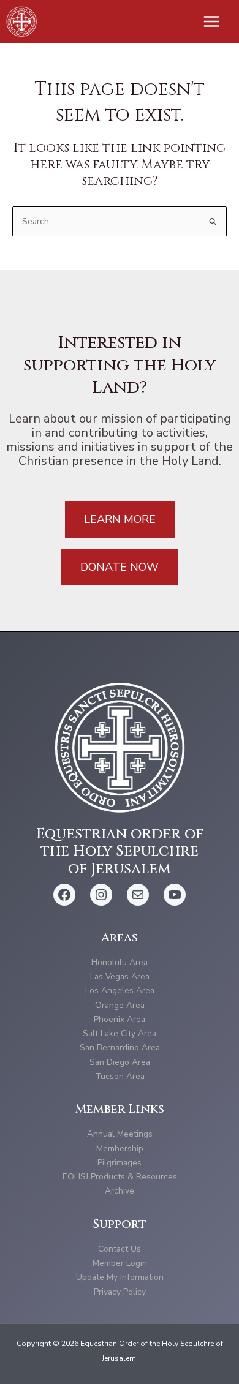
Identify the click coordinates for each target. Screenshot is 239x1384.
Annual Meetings (120, 1134)
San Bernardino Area (120, 1047)
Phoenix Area (119, 1019)
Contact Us (119, 1249)
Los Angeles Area (119, 990)
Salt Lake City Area (119, 1033)
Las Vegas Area (120, 976)
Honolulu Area (119, 962)
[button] (120, 519)
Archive (119, 1191)
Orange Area (120, 1005)
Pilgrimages (119, 1162)
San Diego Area (119, 1062)
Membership (119, 1148)
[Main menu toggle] (211, 21)
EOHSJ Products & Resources (120, 1177)
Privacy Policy (120, 1292)
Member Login (120, 1263)
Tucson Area (120, 1076)
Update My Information (120, 1277)
